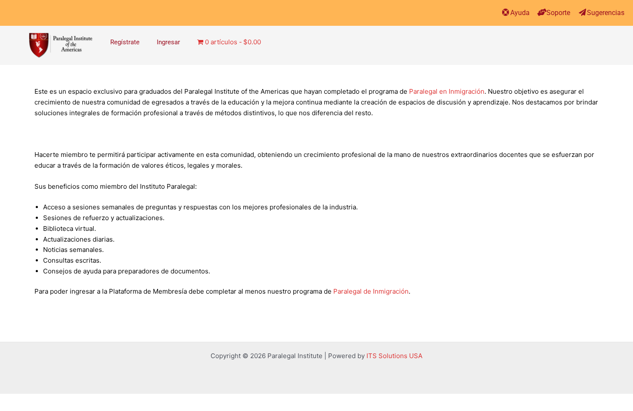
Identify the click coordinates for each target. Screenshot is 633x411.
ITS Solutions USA (394, 356)
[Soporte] (542, 12)
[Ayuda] (505, 12)
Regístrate (125, 42)
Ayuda (520, 13)
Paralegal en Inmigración (446, 91)
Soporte (558, 13)
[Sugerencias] (582, 12)
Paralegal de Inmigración (371, 291)
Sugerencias (605, 13)
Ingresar (168, 42)
